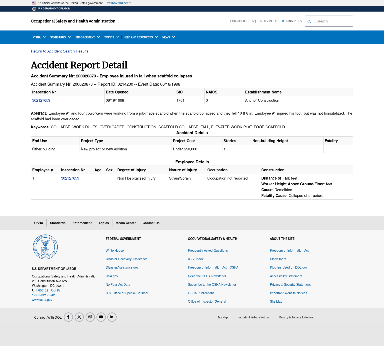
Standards (58, 223)
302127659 (41, 100)
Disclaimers (278, 259)
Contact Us (238, 21)
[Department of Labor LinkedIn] (112, 317)
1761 (180, 100)
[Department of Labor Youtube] (101, 317)
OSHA (37, 37)
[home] (45, 246)
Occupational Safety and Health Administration (73, 21)
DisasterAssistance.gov (122, 267)
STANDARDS (58, 37)
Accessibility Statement (286, 276)
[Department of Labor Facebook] (68, 317)
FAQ (253, 21)
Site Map (276, 301)
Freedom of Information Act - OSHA (213, 267)
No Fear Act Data (118, 284)
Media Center (126, 223)
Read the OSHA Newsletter (207, 276)
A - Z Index (196, 259)
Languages (293, 21)
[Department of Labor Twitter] (79, 317)
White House (115, 250)
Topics (104, 223)
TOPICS (109, 37)
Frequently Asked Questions (208, 250)
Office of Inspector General (207, 301)
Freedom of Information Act (289, 250)
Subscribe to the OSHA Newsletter (212, 284)
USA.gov (112, 276)
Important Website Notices (288, 293)
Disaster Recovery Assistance (127, 259)
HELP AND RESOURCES (139, 37)
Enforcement (82, 223)
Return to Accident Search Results (59, 51)
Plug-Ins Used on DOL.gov (289, 267)
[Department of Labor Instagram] (90, 317)
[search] (309, 21)
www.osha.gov (42, 299)
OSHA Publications (201, 293)
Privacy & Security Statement (290, 284)
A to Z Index (268, 21)
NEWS (166, 37)
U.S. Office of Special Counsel (127, 293)
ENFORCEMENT (86, 37)
